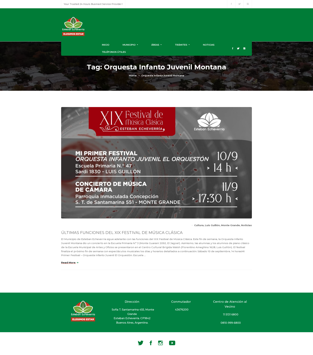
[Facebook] (233, 48)
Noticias (246, 225)
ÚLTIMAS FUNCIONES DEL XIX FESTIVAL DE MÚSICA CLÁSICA (122, 232)
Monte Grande (230, 225)
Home (133, 75)
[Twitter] (238, 48)
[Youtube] (172, 343)
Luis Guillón (212, 225)
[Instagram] (244, 48)
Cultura (199, 225)
